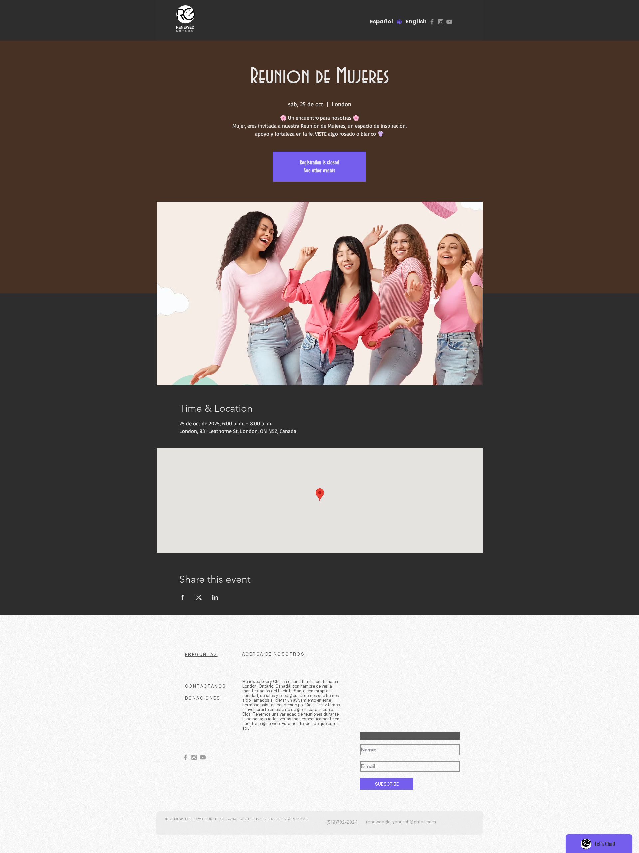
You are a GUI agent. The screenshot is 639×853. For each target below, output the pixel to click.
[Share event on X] (199, 597)
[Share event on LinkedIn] (215, 597)
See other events (319, 170)
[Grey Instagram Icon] (440, 21)
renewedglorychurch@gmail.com (401, 821)
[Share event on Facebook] (182, 597)
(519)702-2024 (342, 821)
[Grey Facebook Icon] (432, 21)
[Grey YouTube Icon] (449, 21)
